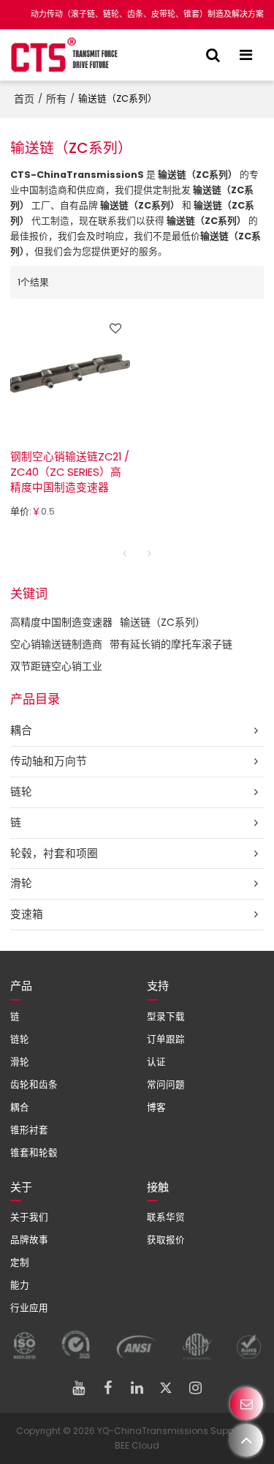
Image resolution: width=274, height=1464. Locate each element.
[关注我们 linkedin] (137, 1388)
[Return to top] (246, 1440)
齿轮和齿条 (34, 1084)
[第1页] (125, 553)
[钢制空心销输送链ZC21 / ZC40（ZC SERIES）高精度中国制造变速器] (70, 373)
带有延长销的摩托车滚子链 (171, 644)
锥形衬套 (29, 1130)
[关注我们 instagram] (195, 1388)
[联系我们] (246, 1403)
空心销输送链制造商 (56, 644)
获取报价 (166, 1239)
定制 (19, 1262)
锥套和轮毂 (34, 1152)
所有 (56, 99)
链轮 (19, 1039)
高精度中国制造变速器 (61, 622)
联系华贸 (166, 1217)
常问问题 (166, 1084)
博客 (156, 1107)
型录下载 (166, 1016)
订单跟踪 (166, 1039)
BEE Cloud (137, 1445)
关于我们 (29, 1217)
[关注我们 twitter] (166, 1388)
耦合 (19, 1107)
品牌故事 (29, 1239)
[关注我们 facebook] (108, 1388)
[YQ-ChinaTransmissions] (65, 55)
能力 (19, 1285)
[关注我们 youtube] (79, 1388)
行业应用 (29, 1307)
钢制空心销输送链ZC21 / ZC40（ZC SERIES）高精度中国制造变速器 (69, 472)
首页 (24, 99)
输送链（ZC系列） (162, 622)
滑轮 (19, 1062)
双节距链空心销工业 (56, 666)
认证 (156, 1062)
